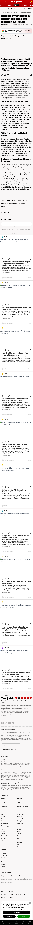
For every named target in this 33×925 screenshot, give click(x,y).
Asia (2, 819)
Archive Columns (23, 806)
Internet (3, 831)
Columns (4, 806)
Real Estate (20, 819)
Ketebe (13, 895)
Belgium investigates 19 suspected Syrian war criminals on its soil (26, 12)
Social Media (4, 840)
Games (3, 829)
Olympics (3, 866)
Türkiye (19, 798)
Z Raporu (7, 895)
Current (19, 838)
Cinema (19, 834)
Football (3, 853)
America (3, 816)
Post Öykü (10, 897)
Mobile (3, 834)
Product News (5, 836)
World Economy (21, 823)
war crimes (5, 203)
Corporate (4, 876)
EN (19, 698)
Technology (5, 825)
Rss (20, 876)
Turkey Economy (21, 821)
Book (18, 831)
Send (28, 224)
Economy (20, 810)
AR (22, 698)
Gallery (19, 802)
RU (27, 698)
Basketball (4, 855)
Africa (2, 814)
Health (19, 840)
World (8, 12)
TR (16, 698)
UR (30, 698)
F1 (1, 862)
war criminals (13, 203)
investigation (22, 203)
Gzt (2, 895)
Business (19, 816)
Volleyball (3, 857)
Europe (15, 12)
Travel (19, 845)
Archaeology (20, 829)
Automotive (20, 814)
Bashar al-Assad (11, 200)
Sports (3, 849)
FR (25, 698)
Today (3, 798)
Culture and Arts (21, 836)
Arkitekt (3, 897)
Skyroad (26, 895)
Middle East (4, 823)
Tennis (3, 860)
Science (3, 838)
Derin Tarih (19, 895)
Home (2, 12)
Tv (17, 847)
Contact (13, 876)
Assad (3, 206)
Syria (25, 200)
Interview (19, 842)
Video (3, 802)
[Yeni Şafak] (16, 2)
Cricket (3, 864)
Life (18, 825)
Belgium (20, 200)
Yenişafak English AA (6, 24)
